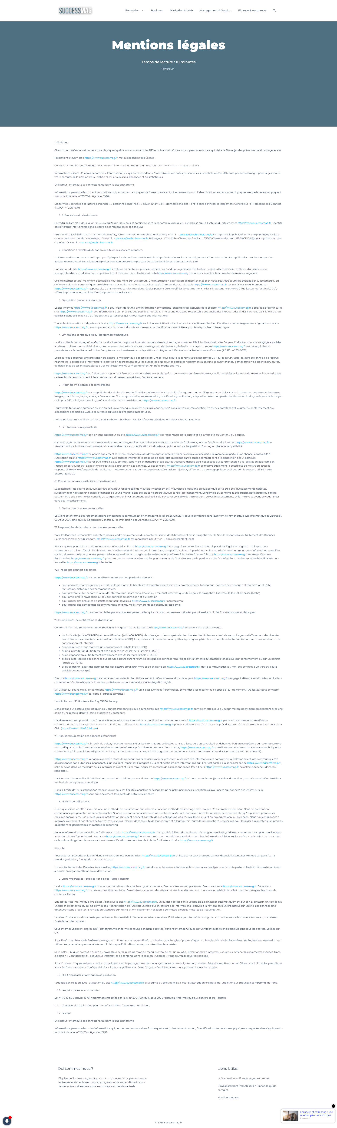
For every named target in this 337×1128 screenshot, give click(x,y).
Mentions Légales (228, 1097)
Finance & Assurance (252, 10)
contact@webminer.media (196, 234)
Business (157, 10)
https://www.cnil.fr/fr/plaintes (79, 728)
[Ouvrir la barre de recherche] (274, 10)
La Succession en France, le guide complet (244, 1078)
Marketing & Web (181, 10)
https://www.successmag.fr (101, 157)
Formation (132, 10)
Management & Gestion (215, 10)
